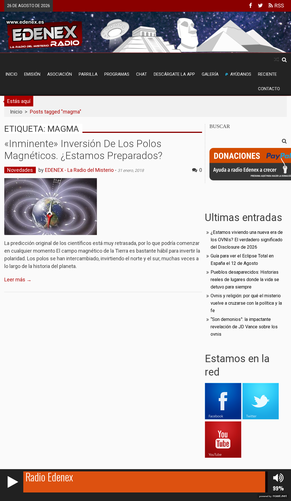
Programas (116, 74)
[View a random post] (276, 60)
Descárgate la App (174, 74)
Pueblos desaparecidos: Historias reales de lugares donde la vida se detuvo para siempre (245, 279)
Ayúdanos (240, 74)
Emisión (32, 74)
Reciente (267, 74)
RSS (278, 5)
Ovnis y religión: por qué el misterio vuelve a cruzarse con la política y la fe (246, 303)
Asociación (59, 74)
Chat (141, 74)
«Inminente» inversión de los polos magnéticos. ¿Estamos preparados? (83, 150)
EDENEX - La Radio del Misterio (79, 170)
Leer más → (18, 280)
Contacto (269, 88)
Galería (210, 74)
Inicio (11, 74)
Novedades (20, 170)
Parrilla (88, 74)
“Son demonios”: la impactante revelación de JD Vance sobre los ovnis (244, 327)
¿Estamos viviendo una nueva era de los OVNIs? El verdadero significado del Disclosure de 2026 (247, 240)
